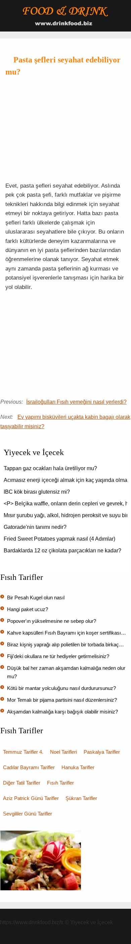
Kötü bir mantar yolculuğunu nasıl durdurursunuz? (61, 688)
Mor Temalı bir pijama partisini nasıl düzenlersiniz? (62, 700)
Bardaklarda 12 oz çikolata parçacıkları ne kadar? (62, 550)
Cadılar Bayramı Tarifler (29, 767)
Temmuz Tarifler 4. (23, 752)
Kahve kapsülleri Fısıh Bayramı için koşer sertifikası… (66, 633)
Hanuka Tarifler (77, 767)
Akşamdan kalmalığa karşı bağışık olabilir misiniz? (62, 711)
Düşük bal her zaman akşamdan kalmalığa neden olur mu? (66, 672)
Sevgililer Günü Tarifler (27, 813)
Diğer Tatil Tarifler (21, 783)
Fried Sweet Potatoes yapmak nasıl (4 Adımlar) (59, 539)
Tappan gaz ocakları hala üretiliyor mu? (50, 468)
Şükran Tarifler (81, 798)
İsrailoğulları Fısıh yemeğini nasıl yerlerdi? (76, 402)
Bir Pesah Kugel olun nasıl (35, 597)
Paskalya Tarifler (102, 752)
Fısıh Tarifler (60, 783)
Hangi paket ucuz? (27, 609)
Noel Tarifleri (63, 752)
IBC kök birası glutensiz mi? (37, 492)
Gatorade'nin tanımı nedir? (35, 527)
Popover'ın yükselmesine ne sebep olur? (51, 621)
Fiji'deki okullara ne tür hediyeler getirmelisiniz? (58, 656)
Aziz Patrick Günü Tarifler (31, 798)
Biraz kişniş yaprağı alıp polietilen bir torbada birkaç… (65, 644)
